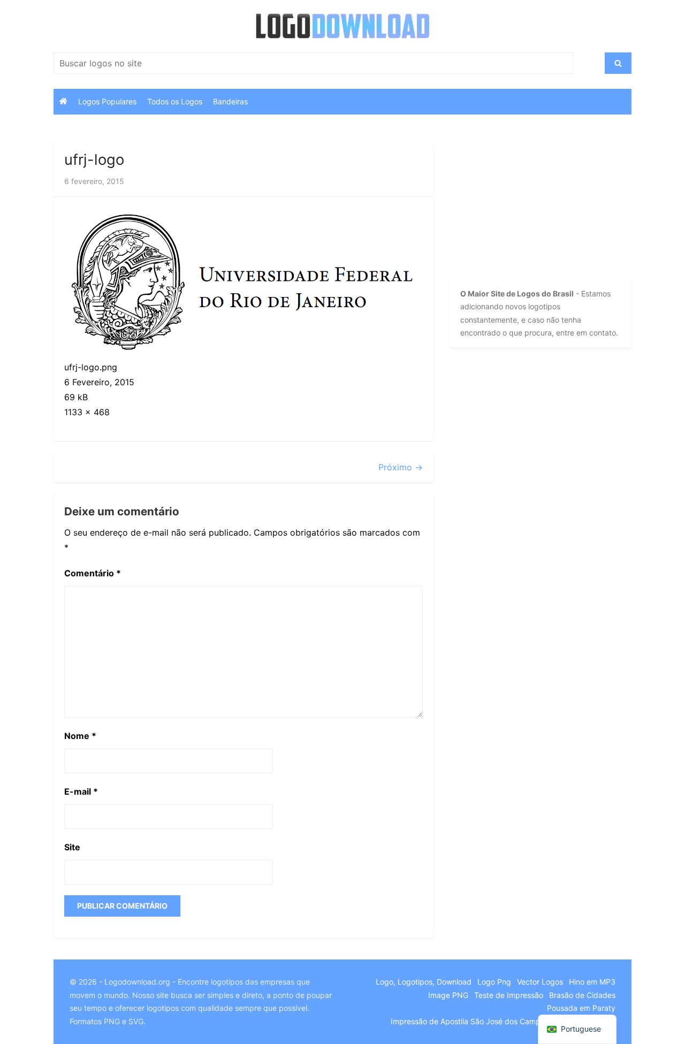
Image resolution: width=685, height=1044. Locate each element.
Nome (80, 735)
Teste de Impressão (508, 995)
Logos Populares (107, 101)
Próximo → (400, 467)
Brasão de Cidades (582, 995)
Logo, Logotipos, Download (423, 981)
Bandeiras (230, 101)
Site (72, 847)
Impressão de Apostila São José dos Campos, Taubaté (486, 1021)
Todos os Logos (174, 101)
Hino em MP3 (592, 981)
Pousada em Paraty (581, 1007)
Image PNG (448, 995)
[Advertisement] (522, 208)
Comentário (92, 573)
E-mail (81, 791)
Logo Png (494, 981)
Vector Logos (540, 981)
